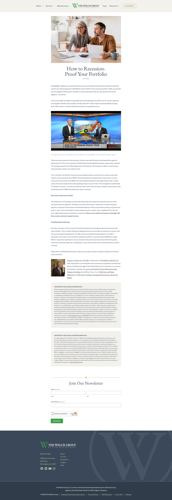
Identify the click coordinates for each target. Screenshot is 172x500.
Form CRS (118, 494)
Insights (63, 462)
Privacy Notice (93, 494)
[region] (86, 131)
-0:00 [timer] (100, 148)
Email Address (58, 401)
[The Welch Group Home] (85, 6)
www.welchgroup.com (75, 315)
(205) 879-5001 (45, 454)
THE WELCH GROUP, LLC (110, 260)
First (52, 396)
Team (105, 6)
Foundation (64, 459)
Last (88, 396)
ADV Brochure (107, 494)
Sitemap (128, 494)
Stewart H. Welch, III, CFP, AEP (77, 260)
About (39, 6)
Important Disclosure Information (73, 494)
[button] (86, 130)
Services (49, 6)
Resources (114, 6)
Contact (129, 6)
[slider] (77, 148)
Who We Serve (63, 6)
